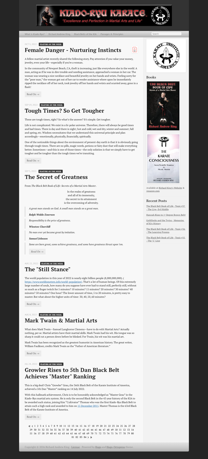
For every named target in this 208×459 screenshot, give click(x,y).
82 (77, 437)
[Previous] (32, 425)
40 (75, 429)
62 (59, 433)
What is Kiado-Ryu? (34, 34)
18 (93, 425)
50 (116, 429)
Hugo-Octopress (116, 447)
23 (113, 425)
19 (97, 425)
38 (67, 429)
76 (116, 433)
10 (60, 425)
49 (112, 429)
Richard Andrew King (59, 34)
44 (92, 429)
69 (88, 433)
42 (83, 429)
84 (85, 437)
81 (73, 437)
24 (117, 425)
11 (64, 425)
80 (132, 433)
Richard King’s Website (170, 187)
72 (100, 433)
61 (55, 433)
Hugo (98, 447)
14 (77, 425)
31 (39, 429)
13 (73, 425)
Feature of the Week (51, 44)
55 (31, 433)
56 (35, 433)
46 (100, 429)
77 (120, 433)
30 (35, 429)
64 (67, 433)
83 (81, 437)
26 (125, 425)
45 (96, 429)
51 (120, 429)
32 (43, 429)
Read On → (33, 94)
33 (47, 429)
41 (80, 429)
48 (108, 429)
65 (71, 433)
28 (133, 425)
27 (129, 425)
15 (81, 425)
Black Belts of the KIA (85, 34)
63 (63, 433)
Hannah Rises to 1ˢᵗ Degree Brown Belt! (166, 214)
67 (80, 433)
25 (121, 425)
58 (43, 433)
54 (132, 429)
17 (89, 425)
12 (68, 425)
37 (63, 429)
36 (59, 429)
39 (71, 429)
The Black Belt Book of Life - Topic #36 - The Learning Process (166, 231)
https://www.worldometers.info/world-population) (53, 281)
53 (128, 429)
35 (55, 429)
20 (101, 425)
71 (96, 433)
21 (105, 425)
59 (47, 433)
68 (83, 433)
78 (124, 433)
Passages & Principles (112, 34)
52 (124, 429)
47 (104, 429)
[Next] (88, 437)
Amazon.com (153, 191)
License (75, 447)
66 (75, 433)
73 (104, 433)
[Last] (90, 437)
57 (39, 433)
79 (128, 433)
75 (112, 433)
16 (85, 425)
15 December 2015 (88, 406)
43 (88, 429)
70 (92, 433)
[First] (29, 425)
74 (108, 433)
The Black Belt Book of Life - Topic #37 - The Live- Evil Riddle (166, 208)
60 (51, 433)
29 (31, 429)
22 (109, 425)
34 (51, 429)
